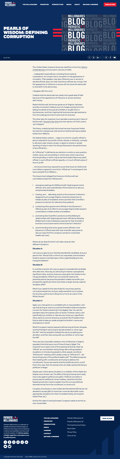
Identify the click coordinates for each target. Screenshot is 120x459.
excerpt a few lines (51, 121)
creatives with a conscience (40, 457)
